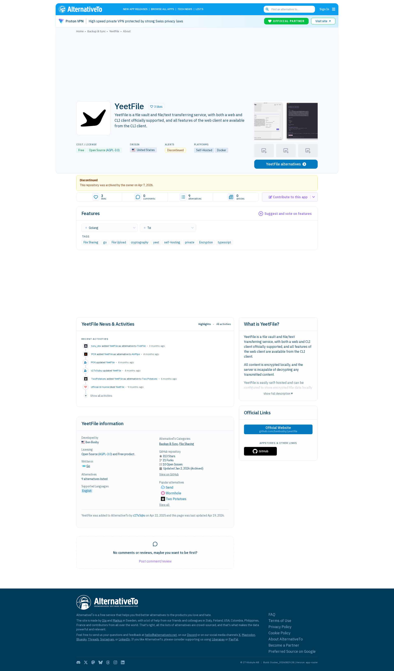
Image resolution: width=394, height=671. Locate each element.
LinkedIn (124, 639)
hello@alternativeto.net (161, 635)
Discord (192, 635)
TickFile (141, 345)
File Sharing (91, 242)
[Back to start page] (86, 9)
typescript (224, 242)
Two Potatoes (149, 378)
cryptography (139, 242)
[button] (156, 106)
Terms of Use (279, 620)
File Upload (119, 242)
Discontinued (89, 180)
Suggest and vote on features (288, 214)
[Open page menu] (334, 9)
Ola (104, 620)
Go (88, 466)
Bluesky (81, 639)
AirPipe (136, 354)
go (105, 242)
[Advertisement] (197, 66)
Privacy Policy (279, 626)
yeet (156, 242)
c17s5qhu (139, 515)
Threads (93, 639)
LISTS (199, 9)
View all (164, 505)
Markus (117, 620)
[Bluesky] (100, 662)
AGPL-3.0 (113, 150)
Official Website (278, 429)
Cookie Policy (279, 633)
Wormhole (173, 493)
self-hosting (172, 242)
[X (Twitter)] (86, 662)
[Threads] (108, 662)
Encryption (206, 242)
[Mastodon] (93, 662)
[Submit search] (267, 9)
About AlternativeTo (285, 639)
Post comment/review (155, 561)
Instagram (107, 639)
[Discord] (78, 662)
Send (169, 487)
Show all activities (101, 395)
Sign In (324, 9)
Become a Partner (283, 645)
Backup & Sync (168, 444)
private (189, 242)
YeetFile (113, 345)
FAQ (271, 614)
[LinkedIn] (123, 662)
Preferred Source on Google (292, 651)
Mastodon (248, 635)
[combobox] (289, 9)
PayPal (233, 639)
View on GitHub (169, 474)
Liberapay (218, 639)
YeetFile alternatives (283, 164)
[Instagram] (115, 662)
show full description (278, 393)
